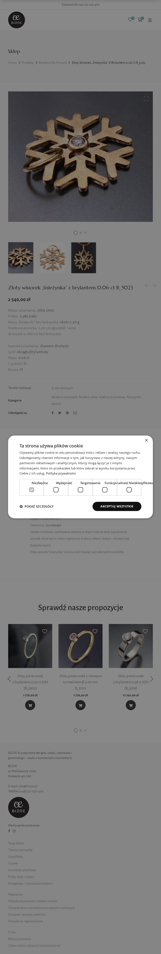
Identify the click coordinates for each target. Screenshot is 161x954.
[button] (36, 506)
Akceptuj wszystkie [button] (116, 506)
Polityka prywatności (61, 473)
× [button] (146, 440)
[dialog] (80, 476)
